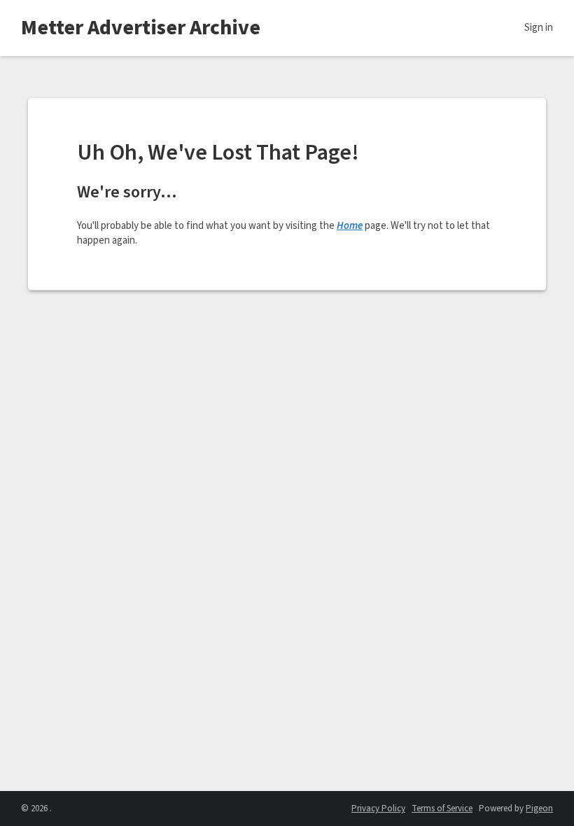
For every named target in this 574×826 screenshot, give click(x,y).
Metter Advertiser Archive (140, 28)
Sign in (538, 27)
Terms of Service (442, 808)
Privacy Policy (378, 808)
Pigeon (539, 808)
